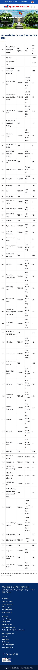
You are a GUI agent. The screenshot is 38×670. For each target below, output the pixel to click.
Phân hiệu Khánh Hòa (8, 627)
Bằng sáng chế (6, 607)
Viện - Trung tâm (7, 624)
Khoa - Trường (6, 619)
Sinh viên (17, 1)
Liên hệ (4, 636)
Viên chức (11, 1)
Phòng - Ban (6, 622)
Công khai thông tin (8, 645)
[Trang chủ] (6, 6)
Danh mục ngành (7, 601)
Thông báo (5, 639)
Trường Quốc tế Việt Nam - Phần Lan (13, 630)
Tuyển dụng (24, 1)
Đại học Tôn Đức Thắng (19, 7)
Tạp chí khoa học (7, 610)
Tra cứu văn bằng (7, 647)
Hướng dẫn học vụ (7, 604)
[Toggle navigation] (33, 7)
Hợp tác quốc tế (7, 612)
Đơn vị (6, 1)
